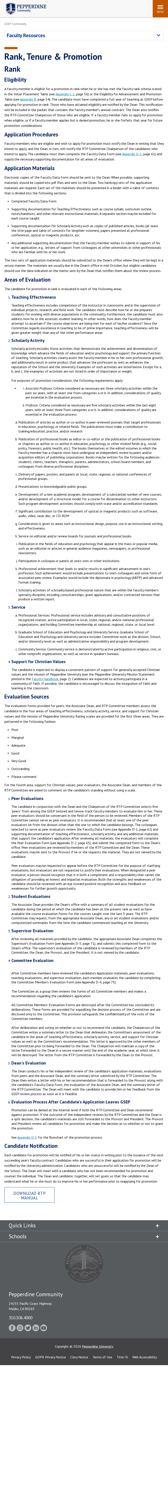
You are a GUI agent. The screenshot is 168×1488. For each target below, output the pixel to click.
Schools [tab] (17, 1236)
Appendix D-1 (132, 154)
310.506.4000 (20, 1317)
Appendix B (28, 99)
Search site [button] (89, 6)
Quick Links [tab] (22, 1225)
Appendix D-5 (27, 1137)
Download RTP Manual (29, 1195)
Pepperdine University (97, 1346)
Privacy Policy (21, 1357)
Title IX (122, 1357)
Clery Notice (79, 1357)
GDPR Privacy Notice (50, 1357)
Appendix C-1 (65, 94)
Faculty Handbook (45, 679)
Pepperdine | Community (22, 4)
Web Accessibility (144, 1357)
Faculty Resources (26, 35)
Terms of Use (102, 1357)
